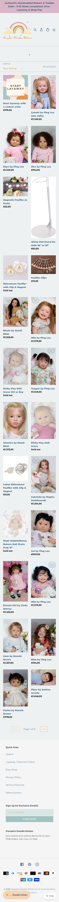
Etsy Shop (11, 769)
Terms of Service (15, 785)
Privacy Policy (13, 777)
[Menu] (54, 29)
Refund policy (14, 792)
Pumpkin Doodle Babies (22, 889)
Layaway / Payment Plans (20, 762)
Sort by (7, 64)
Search (10, 754)
